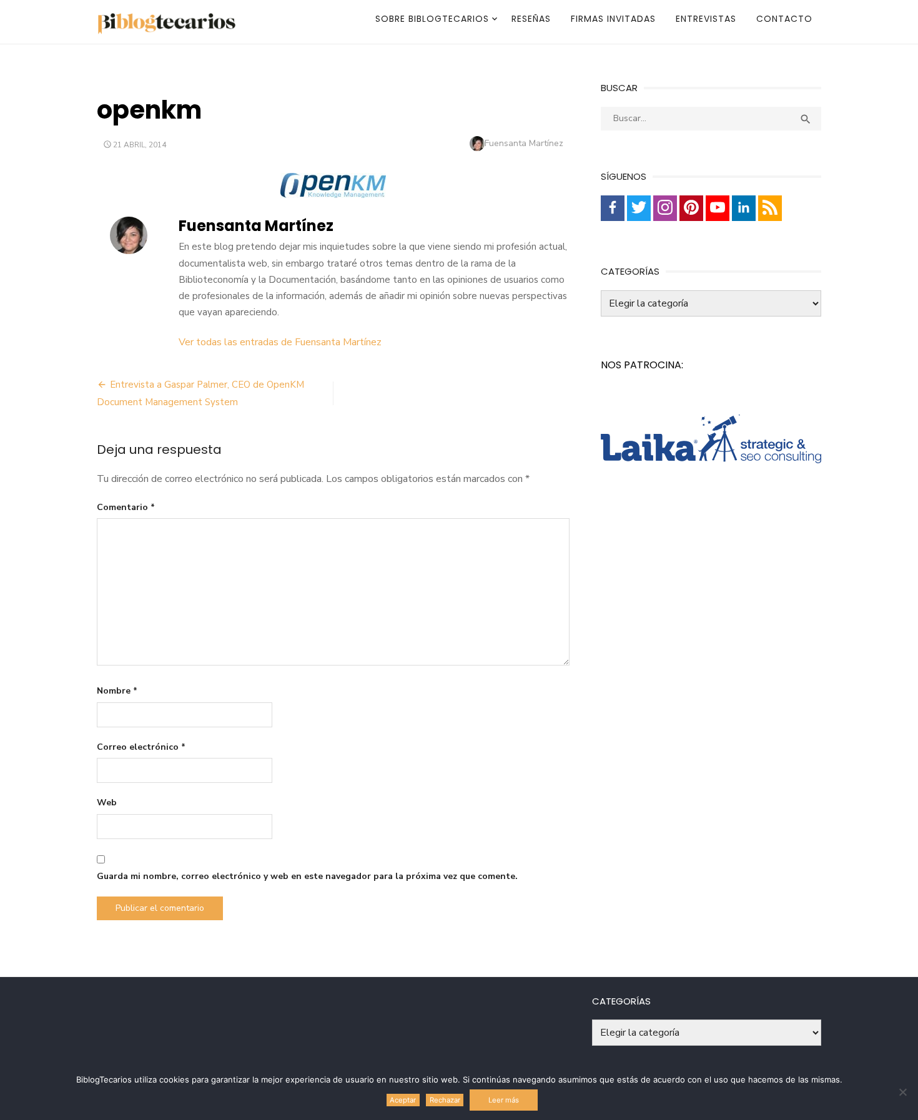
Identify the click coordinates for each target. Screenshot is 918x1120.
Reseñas (531, 18)
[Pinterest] (691, 208)
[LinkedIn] (744, 208)
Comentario (126, 507)
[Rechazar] (902, 1092)
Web (107, 802)
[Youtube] (717, 208)
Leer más (503, 1100)
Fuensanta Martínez (524, 143)
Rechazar (445, 1100)
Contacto (784, 18)
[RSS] (770, 208)
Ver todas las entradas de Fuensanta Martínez (280, 342)
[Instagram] (665, 208)
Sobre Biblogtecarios (432, 18)
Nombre (117, 691)
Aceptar (403, 1100)
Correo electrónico (141, 747)
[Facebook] (612, 208)
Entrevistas (706, 18)
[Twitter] (639, 208)
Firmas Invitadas (613, 18)
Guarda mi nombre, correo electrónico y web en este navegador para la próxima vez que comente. (307, 876)
